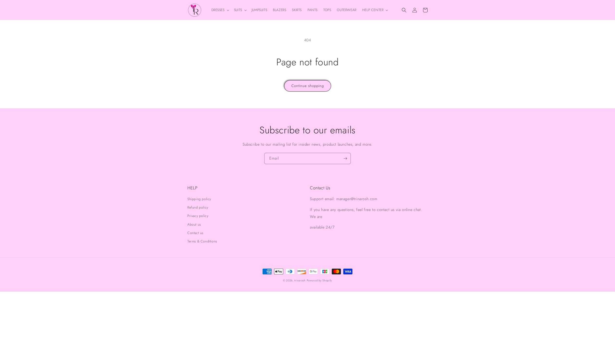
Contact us (195, 232)
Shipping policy (199, 199)
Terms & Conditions (202, 241)
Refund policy (197, 207)
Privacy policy (197, 215)
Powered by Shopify (319, 280)
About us (194, 224)
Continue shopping (307, 85)
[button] (220, 10)
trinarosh (299, 280)
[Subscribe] (345, 158)
